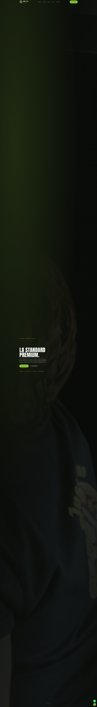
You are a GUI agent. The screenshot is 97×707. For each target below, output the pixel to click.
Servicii (40, 1)
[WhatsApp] (94, 701)
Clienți (53, 1)
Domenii (44, 1)
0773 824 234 (34, 365)
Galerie (49, 1)
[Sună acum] (94, 704)
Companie (58, 1)
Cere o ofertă (73, 1)
